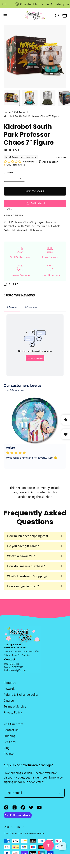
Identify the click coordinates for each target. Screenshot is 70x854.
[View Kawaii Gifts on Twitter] (31, 807)
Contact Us (11, 730)
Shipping (9, 736)
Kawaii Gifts (18, 833)
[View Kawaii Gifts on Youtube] (39, 807)
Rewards (9, 689)
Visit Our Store (13, 724)
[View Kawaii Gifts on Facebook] (22, 807)
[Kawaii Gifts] (35, 15)
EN (18, 826)
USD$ (7, 826)
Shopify (40, 833)
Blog (7, 748)
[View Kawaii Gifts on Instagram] (6, 807)
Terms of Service (15, 706)
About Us (10, 683)
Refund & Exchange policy (21, 695)
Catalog (9, 701)
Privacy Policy (13, 712)
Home (7, 112)
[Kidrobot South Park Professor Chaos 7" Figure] (12, 98)
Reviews (9, 754)
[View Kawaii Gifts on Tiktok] (14, 807)
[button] (56, 15)
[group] (35, 4)
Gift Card (10, 742)
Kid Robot (20, 112)
